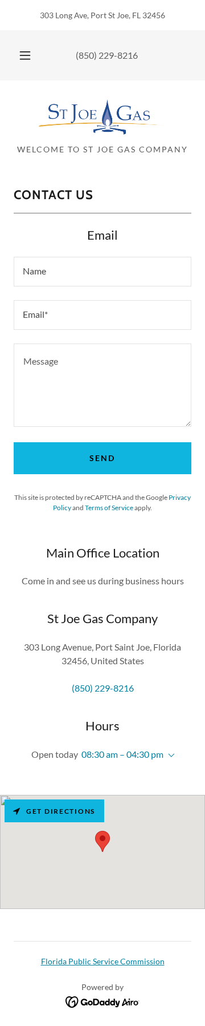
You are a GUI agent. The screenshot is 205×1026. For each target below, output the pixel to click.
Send (102, 458)
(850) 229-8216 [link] (107, 55)
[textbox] (102, 271)
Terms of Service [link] (109, 507)
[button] (25, 55)
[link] (102, 117)
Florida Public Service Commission (103, 961)
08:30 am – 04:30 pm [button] (122, 754)
